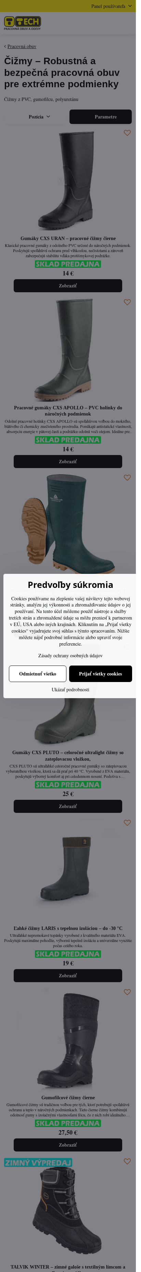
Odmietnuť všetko (37, 673)
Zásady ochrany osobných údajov (70, 655)
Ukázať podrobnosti (70, 689)
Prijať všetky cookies (100, 673)
